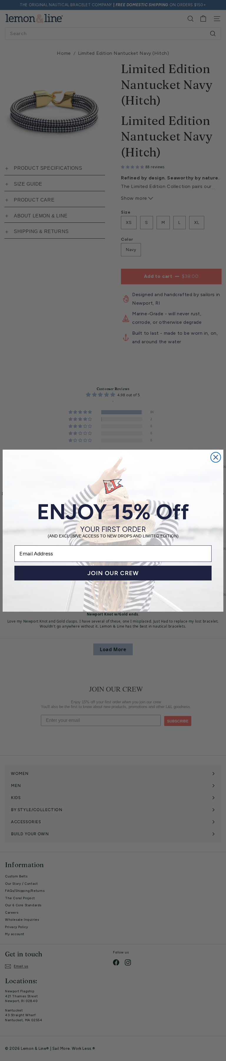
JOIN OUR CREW (113, 573)
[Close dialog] (216, 457)
